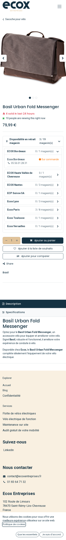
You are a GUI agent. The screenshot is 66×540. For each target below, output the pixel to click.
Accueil (7, 385)
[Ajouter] (17, 240)
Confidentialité (11, 395)
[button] (3, 58)
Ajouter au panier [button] (44, 240)
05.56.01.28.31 (19, 163)
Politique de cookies (14, 524)
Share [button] (9, 263)
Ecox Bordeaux (16, 159)
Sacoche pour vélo (15, 19)
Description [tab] (13, 304)
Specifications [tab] (15, 312)
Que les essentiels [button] (27, 534)
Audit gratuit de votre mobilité (21, 430)
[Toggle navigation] (60, 6)
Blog (5, 390)
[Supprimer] (6, 240)
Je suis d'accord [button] (51, 534)
